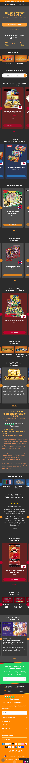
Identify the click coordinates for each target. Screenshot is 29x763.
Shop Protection (14, 24)
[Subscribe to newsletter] (24, 679)
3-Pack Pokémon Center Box (16, 167)
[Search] (25, 75)
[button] (2, 4)
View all (14, 131)
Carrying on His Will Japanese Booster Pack (14, 571)
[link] (23, 4)
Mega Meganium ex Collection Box (12, 212)
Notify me (12, 115)
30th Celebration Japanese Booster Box (12, 112)
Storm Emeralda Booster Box (14, 320)
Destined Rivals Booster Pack (12, 267)
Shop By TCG (14, 29)
